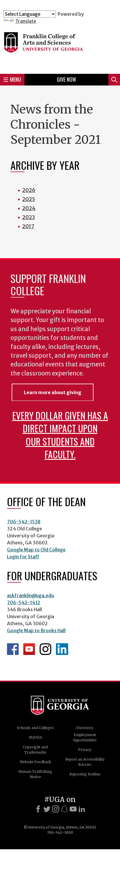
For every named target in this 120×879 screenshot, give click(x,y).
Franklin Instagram (45, 649)
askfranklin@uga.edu (30, 595)
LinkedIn (63, 649)
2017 (28, 226)
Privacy (84, 749)
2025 (28, 199)
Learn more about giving (52, 392)
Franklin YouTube (29, 649)
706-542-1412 (23, 602)
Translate (25, 21)
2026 (29, 190)
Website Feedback (35, 762)
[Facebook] (38, 808)
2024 (29, 208)
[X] (46, 808)
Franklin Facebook (13, 649)
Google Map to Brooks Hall (36, 630)
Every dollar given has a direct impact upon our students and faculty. (60, 434)
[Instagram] (55, 808)
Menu (15, 79)
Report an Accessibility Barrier (85, 762)
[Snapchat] (64, 808)
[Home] (60, 47)
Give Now (66, 79)
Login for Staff (23, 557)
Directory (84, 728)
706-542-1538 (23, 522)
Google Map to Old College (36, 550)
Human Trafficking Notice (35, 774)
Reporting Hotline (84, 774)
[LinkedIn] (81, 808)
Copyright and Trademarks (35, 749)
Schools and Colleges (35, 728)
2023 (28, 217)
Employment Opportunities (85, 737)
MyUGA (35, 737)
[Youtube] (73, 808)
